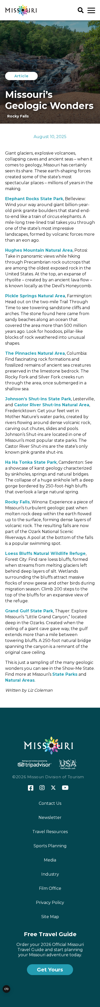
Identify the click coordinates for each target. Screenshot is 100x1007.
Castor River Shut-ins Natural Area (51, 404)
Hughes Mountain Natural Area (39, 250)
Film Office (50, 888)
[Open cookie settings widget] (6, 989)
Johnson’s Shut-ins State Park (38, 398)
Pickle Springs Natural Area (35, 295)
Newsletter (50, 817)
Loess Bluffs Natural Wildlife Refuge (45, 553)
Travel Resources (50, 831)
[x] (53, 788)
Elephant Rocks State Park (34, 198)
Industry (50, 874)
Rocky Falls (17, 502)
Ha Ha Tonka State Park (31, 462)
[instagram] (42, 788)
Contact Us (50, 803)
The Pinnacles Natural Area (35, 353)
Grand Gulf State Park (29, 610)
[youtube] (65, 788)
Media (50, 860)
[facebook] (30, 788)
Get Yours (50, 970)
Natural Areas (20, 680)
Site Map (50, 916)
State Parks (64, 674)
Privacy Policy (50, 902)
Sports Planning (50, 845)
